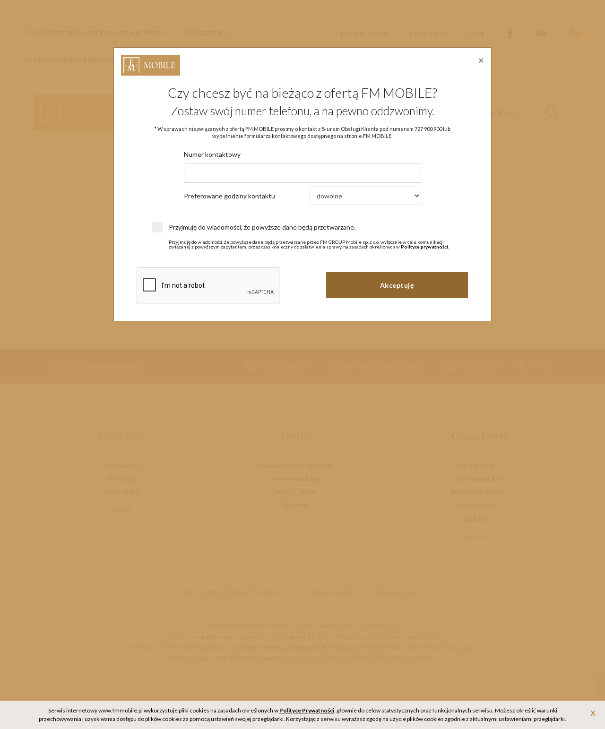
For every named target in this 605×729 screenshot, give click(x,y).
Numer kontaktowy (212, 154)
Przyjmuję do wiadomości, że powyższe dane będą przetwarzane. (262, 227)
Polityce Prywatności (306, 710)
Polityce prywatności (424, 246)
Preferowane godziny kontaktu (229, 196)
